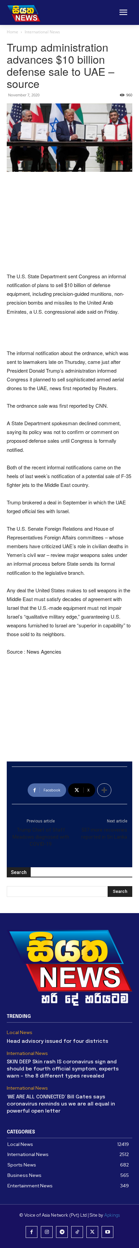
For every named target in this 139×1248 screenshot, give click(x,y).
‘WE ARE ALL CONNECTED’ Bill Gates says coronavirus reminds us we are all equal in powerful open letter (61, 1104)
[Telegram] (62, 1232)
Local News (19, 1032)
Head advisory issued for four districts (57, 1041)
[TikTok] (77, 1232)
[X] (92, 1232)
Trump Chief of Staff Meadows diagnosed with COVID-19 (40, 837)
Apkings (112, 1215)
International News (42, 32)
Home (12, 32)
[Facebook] (31, 1232)
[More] (104, 790)
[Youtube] (107, 1232)
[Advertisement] (69, 223)
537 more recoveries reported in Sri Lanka (104, 833)
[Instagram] (47, 1232)
